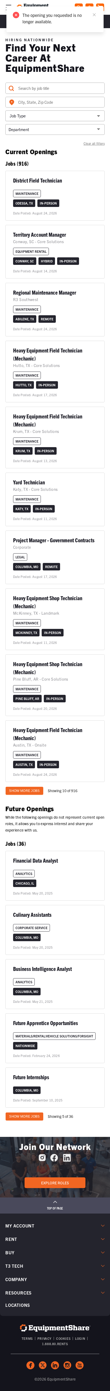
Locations (17, 1305)
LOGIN (80, 1338)
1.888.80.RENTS (55, 1344)
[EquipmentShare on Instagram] (42, 1159)
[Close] (94, 15)
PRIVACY (44, 1338)
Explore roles (55, 1182)
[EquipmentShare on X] (43, 1365)
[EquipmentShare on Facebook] (54, 1159)
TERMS (27, 1338)
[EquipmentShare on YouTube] (80, 1365)
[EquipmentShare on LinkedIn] (67, 1160)
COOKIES (63, 1338)
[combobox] (55, 102)
